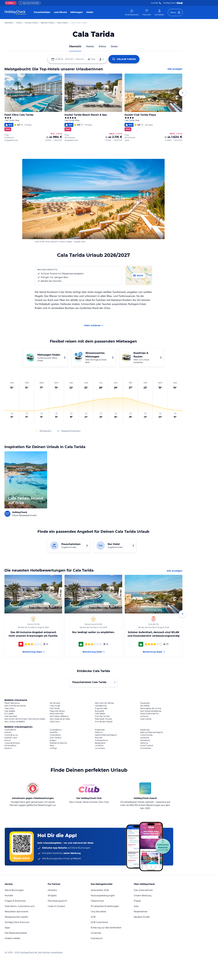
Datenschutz (97, 901)
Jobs (136, 906)
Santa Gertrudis (56, 714)
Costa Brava (55, 735)
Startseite (8, 23)
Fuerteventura (101, 740)
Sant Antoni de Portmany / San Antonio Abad (24, 719)
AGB (93, 917)
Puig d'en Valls (101, 708)
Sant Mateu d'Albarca (59, 716)
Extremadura (10, 746)
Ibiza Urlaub (62, 23)
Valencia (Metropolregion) (151, 732)
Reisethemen (140, 911)
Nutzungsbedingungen (103, 895)
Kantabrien (145, 740)
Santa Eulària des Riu (149, 714)
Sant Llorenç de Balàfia (14, 722)
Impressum (97, 938)
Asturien (98, 738)
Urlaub (19, 23)
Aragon (53, 740)
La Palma (99, 746)
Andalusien (100, 730)
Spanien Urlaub (47, 23)
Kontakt (154, 3)
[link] (132, 12)
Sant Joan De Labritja (104, 703)
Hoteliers (52, 890)
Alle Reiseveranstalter (16, 933)
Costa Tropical (146, 746)
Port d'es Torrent (102, 716)
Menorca (144, 743)
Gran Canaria (55, 738)
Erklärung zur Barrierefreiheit (106, 927)
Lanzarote (144, 738)
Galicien (7, 732)
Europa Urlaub (31, 23)
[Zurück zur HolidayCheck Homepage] (15, 12)
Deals (9, 3)
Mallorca (98, 732)
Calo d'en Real (10, 716)
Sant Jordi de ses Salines (15, 706)
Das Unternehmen (143, 890)
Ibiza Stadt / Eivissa (103, 719)
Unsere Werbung (142, 895)
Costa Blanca (55, 730)
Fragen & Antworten (15, 901)
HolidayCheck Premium (17, 922)
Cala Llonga (55, 706)
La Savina (144, 716)
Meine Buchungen (14, 890)
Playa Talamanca (12, 703)
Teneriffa (53, 732)
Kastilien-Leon (10, 738)
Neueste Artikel (142, 917)
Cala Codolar (146, 719)
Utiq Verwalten (98, 911)
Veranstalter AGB (100, 890)
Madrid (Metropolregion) (106, 735)
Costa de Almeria (12, 743)
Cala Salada (100, 714)
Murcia (7, 740)
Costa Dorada (146, 735)
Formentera (145, 748)
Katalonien (145, 730)
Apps (7, 927)
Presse (137, 901)
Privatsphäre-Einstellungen (105, 906)
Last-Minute (60, 12)
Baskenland (100, 743)
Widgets (52, 895)
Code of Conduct (56, 906)
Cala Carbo (9, 708)
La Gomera (100, 748)
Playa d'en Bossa (57, 711)
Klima (102, 46)
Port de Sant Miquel (103, 722)
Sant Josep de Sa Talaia (60, 719)
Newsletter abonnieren (16, 911)
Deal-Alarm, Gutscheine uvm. (20, 906)
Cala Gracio (55, 722)
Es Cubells (8, 714)
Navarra (8, 748)
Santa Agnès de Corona (150, 708)
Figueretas (145, 703)
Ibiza (52, 746)
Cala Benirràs (101, 706)
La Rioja (53, 748)
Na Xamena (55, 703)
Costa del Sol (10, 730)
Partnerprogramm (57, 901)
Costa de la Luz (11, 735)
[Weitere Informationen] (47, 137)
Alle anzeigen (174, 69)
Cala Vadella (9, 711)
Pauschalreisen (42, 12)
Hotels (89, 12)
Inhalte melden (12, 938)
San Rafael (144, 706)
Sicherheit (96, 933)
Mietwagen (76, 12)
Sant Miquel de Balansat (150, 711)
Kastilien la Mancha (58, 743)
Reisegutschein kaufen (16, 917)
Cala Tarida (54, 708)
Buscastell (99, 711)
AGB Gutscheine (99, 922)
